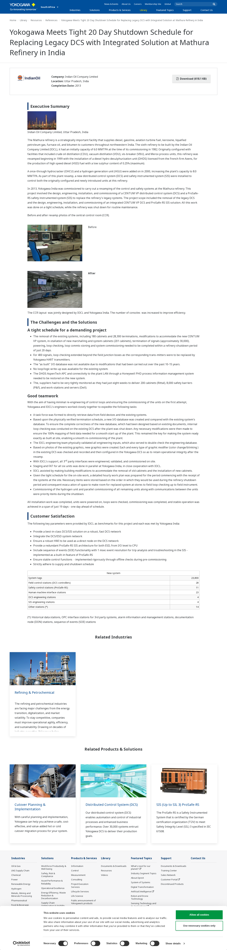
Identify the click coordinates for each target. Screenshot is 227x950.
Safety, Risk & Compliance (48, 875)
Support (187, 10)
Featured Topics (165, 10)
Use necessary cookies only (199, 925)
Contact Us (207, 10)
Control (75, 870)
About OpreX (137, 877)
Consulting (76, 879)
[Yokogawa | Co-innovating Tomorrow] (23, 7)
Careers (138, 4)
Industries (75, 10)
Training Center (169, 870)
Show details (173, 943)
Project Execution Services (79, 885)
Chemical (16, 874)
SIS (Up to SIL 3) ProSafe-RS (177, 804)
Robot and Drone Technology (139, 897)
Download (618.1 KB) (193, 78)
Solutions (95, 10)
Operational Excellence (52, 888)
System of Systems (140, 882)
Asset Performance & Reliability (52, 882)
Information (77, 866)
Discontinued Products (172, 883)
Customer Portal (169, 879)
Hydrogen (16, 888)
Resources (36, 20)
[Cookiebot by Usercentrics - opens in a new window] (21, 943)
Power (14, 879)
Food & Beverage (20, 904)
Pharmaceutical (19, 900)
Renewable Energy (20, 883)
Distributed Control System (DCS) (112, 804)
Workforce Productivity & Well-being (53, 867)
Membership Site (153, 4)
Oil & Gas (16, 866)
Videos (104, 874)
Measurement (78, 874)
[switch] (95, 943)
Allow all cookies (199, 914)
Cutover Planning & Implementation (30, 806)
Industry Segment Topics (143, 873)
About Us (126, 4)
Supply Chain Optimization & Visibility (53, 904)
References (51, 20)
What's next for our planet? (140, 867)
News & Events (111, 4)
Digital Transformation (142, 886)
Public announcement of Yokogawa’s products (83, 902)
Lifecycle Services (80, 891)
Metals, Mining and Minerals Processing (21, 894)
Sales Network (168, 874)
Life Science (77, 895)
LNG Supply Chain (20, 870)
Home (13, 20)
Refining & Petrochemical (34, 692)
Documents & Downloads (113, 866)
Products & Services (120, 10)
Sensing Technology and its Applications (143, 905)
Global (168, 4)
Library (143, 10)
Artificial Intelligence (141, 891)
